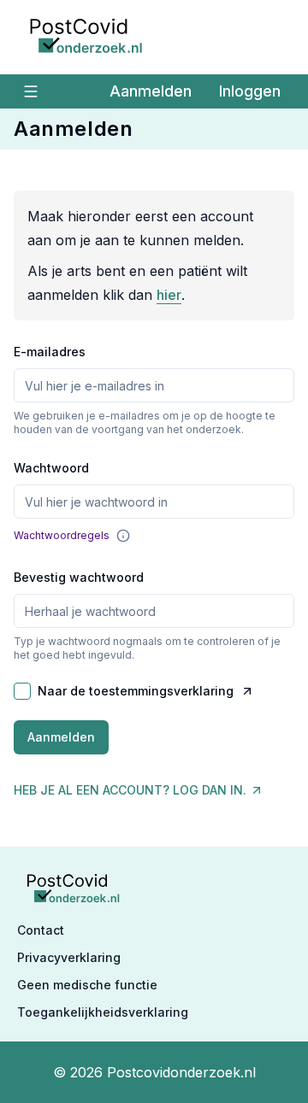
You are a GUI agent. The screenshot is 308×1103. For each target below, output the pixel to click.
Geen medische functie (87, 984)
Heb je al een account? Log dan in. (130, 790)
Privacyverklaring (69, 957)
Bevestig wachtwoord (79, 577)
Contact (40, 930)
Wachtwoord (51, 468)
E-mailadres (50, 351)
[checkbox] (22, 691)
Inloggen (250, 91)
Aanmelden (151, 91)
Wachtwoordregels (62, 535)
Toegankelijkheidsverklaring (102, 1012)
